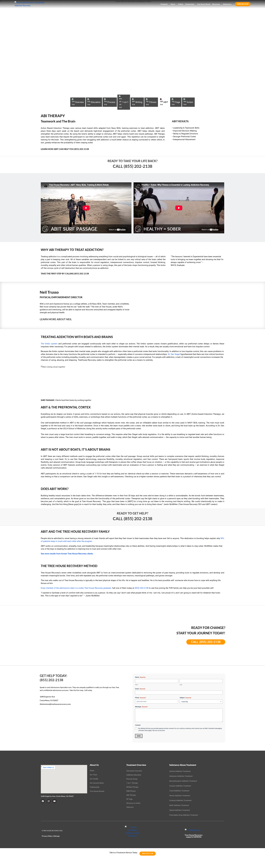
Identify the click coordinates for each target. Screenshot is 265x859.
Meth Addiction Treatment (179, 805)
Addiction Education (133, 775)
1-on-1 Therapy (132, 783)
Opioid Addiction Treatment (179, 810)
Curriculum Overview (134, 771)
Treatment (164, 4)
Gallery (180, 4)
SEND (139, 736)
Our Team (93, 775)
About (173, 4)
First (136, 684)
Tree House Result (203, 4)
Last (180, 684)
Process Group (131, 779)
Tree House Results (97, 791)
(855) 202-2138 (242, 4)
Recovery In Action (133, 803)
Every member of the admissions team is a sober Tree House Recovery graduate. (76, 588)
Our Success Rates (97, 783)
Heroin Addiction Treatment (179, 796)
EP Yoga (129, 799)
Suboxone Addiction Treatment (180, 776)
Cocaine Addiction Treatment (180, 786)
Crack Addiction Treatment (179, 791)
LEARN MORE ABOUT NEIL (56, 319)
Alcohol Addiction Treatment (180, 771)
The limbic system (49, 344)
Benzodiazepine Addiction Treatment (183, 781)
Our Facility (94, 779)
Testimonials (189, 4)
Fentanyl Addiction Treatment (180, 800)
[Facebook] (43, 801)
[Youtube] (54, 801)
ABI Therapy (131, 795)
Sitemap (57, 836)
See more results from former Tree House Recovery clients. (67, 554)
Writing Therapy (132, 787)
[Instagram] (49, 801)
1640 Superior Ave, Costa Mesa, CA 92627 (57, 796)
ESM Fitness (131, 791)
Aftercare (130, 807)
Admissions (227, 4)
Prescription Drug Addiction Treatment (183, 815)
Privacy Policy (47, 836)
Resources (216, 4)
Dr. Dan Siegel (174, 354)
